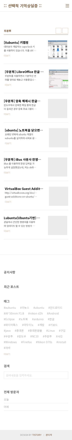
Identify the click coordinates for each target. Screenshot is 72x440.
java (8, 330)
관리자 (49, 434)
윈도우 (22, 336)
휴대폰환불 (36, 330)
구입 (62, 330)
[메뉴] (67, 5)
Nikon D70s (44, 342)
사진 (60, 336)
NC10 (35, 336)
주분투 (48, 336)
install (62, 342)
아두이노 (29, 325)
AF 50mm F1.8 (14, 313)
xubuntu (10, 308)
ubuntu (39, 308)
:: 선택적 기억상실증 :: (23, 6)
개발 (41, 325)
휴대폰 (20, 330)
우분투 (9, 336)
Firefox (27, 342)
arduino (39, 319)
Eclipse (10, 319)
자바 (7, 348)
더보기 (7, 354)
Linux (51, 330)
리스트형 (65, 31)
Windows (11, 342)
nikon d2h (36, 313)
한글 (51, 319)
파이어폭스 (11, 325)
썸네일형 (58, 31)
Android (54, 313)
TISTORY (36, 434)
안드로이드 (56, 308)
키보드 (54, 325)
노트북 (24, 319)
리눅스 (25, 308)
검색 (64, 375)
